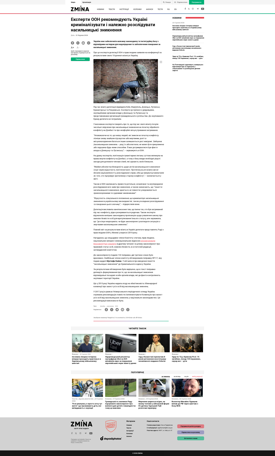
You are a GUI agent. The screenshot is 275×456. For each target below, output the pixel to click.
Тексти (112, 9)
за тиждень (166, 376)
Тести (160, 9)
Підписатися (182, 2)
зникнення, (110, 306)
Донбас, (102, 306)
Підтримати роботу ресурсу (191, 426)
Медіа (73, 2)
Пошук (168, 2)
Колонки (137, 9)
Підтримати (196, 2)
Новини (100, 9)
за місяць (177, 376)
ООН (116, 306)
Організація (86, 2)
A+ (72, 47)
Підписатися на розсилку (191, 432)
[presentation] (75, 387)
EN (175, 9)
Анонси (149, 9)
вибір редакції (197, 376)
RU (168, 9)
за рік (186, 376)
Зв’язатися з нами (190, 438)
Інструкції (124, 9)
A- (78, 47)
